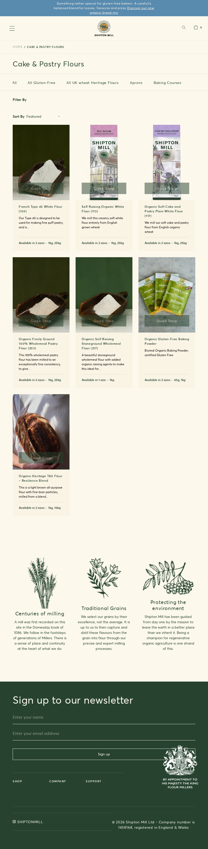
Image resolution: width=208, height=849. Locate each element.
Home (18, 46)
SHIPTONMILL (30, 821)
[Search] (184, 28)
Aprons (136, 82)
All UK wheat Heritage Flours (92, 82)
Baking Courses (167, 82)
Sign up (104, 754)
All (14, 82)
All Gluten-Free (41, 82)
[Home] (104, 28)
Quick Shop (41, 188)
